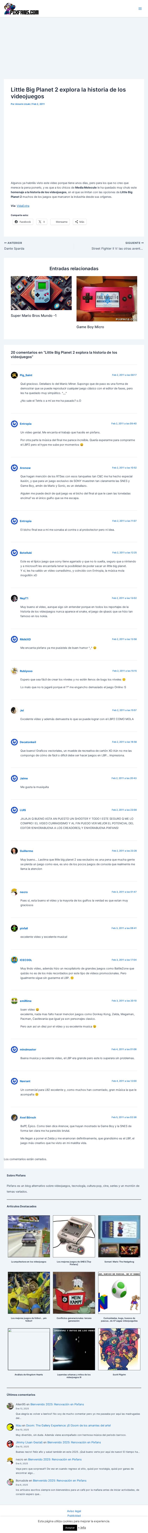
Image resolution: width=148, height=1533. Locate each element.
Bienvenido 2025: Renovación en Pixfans (57, 1404)
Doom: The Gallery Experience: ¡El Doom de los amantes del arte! (68, 1425)
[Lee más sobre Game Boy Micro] (107, 298)
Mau (18, 1425)
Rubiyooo (26, 671)
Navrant (25, 1081)
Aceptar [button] (70, 1527)
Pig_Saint (26, 375)
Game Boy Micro (90, 327)
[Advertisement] (74, 46)
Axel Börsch (28, 1117)
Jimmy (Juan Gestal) (29, 1442)
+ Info (82, 1527)
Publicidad (74, 1515)
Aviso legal (74, 1511)
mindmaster (28, 1049)
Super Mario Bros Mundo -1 (34, 315)
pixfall (24, 928)
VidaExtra (23, 206)
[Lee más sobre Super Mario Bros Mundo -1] (41, 293)
